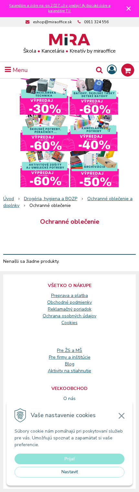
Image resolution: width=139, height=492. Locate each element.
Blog (69, 364)
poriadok (82, 309)
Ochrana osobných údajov (69, 316)
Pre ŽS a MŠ (69, 350)
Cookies (69, 323)
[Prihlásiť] (112, 70)
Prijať (69, 458)
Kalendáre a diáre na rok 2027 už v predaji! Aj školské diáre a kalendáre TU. (60, 8)
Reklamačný (61, 309)
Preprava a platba (69, 295)
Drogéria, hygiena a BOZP (50, 199)
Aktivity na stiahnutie (69, 371)
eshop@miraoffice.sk (52, 22)
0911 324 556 (96, 22)
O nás (69, 398)
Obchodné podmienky (69, 302)
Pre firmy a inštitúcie (70, 357)
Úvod (8, 199)
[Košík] (127, 70)
